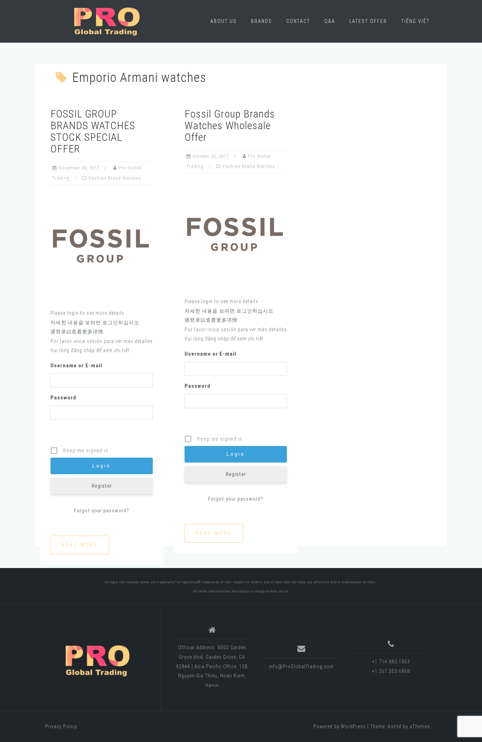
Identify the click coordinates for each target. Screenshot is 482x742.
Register (102, 486)
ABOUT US (223, 21)
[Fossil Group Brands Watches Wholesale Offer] (236, 234)
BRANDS (261, 21)
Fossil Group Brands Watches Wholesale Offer (230, 125)
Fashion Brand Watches (115, 178)
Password (63, 397)
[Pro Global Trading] (97, 660)
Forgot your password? (101, 510)
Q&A (329, 21)
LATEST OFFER (368, 21)
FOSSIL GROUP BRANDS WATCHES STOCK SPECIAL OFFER (92, 131)
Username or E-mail (76, 365)
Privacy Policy (61, 726)
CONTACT (298, 21)
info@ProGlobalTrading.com (301, 666)
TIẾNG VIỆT (415, 21)
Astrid (395, 726)
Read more (79, 545)
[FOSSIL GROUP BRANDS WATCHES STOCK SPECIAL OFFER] (101, 246)
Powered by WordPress (339, 726)
